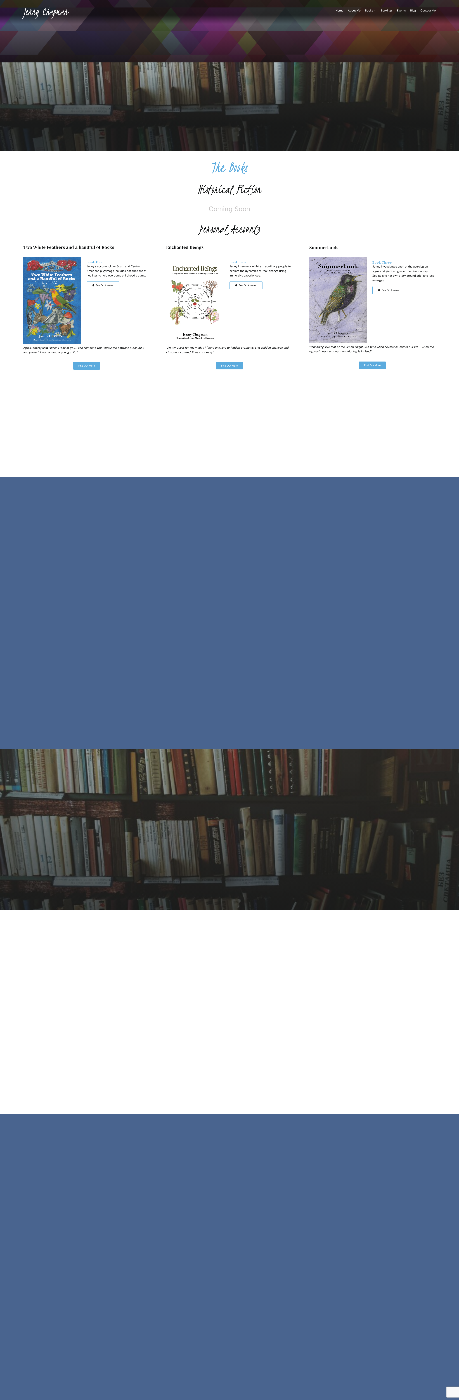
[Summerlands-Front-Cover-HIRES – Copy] (338, 259)
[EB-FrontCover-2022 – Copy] (195, 258)
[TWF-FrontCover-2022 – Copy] (52, 258)
